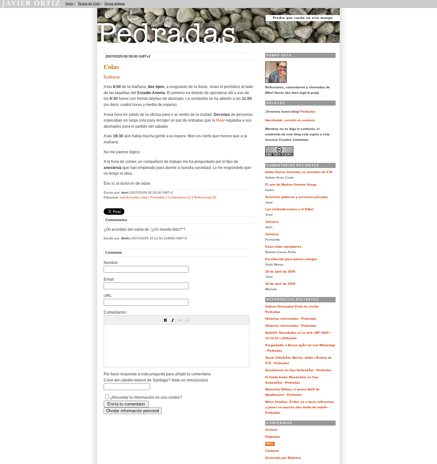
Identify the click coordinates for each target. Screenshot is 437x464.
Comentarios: (115, 312)
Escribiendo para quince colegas (291, 259)
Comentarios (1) (179, 197)
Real (220, 120)
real (122, 197)
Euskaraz (112, 77)
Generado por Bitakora (283, 458)
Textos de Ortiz (89, 3)
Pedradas (109, 45)
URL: (108, 295)
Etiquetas (272, 436)
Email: (109, 279)
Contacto (272, 450)
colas (143, 197)
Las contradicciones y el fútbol (289, 209)
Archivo (271, 429)
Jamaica (272, 221)
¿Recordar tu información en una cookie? (146, 397)
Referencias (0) (205, 197)
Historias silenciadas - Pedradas (290, 318)
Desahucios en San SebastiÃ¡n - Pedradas (298, 370)
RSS (269, 443)
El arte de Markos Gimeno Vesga (290, 184)
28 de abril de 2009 (280, 271)
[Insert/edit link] (180, 320)
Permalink (157, 197)
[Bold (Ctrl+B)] (165, 320)
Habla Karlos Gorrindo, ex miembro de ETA (298, 172)
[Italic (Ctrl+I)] (172, 320)
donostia (132, 197)
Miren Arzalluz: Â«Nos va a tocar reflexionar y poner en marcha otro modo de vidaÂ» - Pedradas (299, 407)
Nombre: (111, 262)
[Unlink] (187, 320)
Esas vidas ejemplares (283, 246)
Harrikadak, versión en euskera (290, 120)
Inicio (69, 3)
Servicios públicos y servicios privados (296, 197)
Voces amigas (114, 3)
